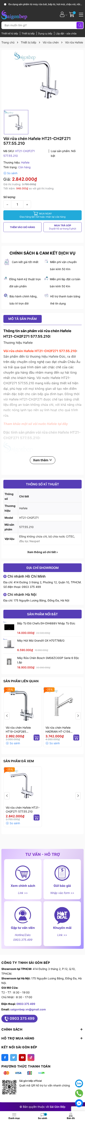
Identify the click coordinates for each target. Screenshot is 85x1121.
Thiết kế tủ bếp (10, 33)
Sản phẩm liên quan (21, 681)
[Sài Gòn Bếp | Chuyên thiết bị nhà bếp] (14, 14)
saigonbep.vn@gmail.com (28, 1009)
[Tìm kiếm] (79, 25)
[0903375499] (79, 1093)
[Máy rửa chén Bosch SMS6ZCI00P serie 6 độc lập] (9, 662)
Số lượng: (9, 197)
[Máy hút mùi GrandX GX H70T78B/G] (9, 644)
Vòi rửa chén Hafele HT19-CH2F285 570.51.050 (18, 730)
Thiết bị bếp (28, 33)
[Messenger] (79, 1103)
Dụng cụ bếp (45, 33)
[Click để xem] (42, 80)
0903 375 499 (31, 586)
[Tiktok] (30, 1057)
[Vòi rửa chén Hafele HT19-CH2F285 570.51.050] (23, 706)
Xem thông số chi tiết (41, 552)
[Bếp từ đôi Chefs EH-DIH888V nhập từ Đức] (9, 627)
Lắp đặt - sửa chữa (66, 33)
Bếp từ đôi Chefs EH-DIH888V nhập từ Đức (46, 623)
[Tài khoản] (62, 14)
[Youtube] (22, 1057)
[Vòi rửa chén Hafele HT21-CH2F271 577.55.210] (23, 786)
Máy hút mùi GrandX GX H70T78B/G (40, 640)
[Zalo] (79, 1083)
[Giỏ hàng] (72, 14)
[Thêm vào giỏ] (37, 737)
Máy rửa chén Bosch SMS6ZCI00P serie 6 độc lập (48, 660)
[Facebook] (4, 1057)
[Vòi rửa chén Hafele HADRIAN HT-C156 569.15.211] (62, 706)
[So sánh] (10, 173)
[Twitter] (13, 1057)
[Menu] (80, 14)
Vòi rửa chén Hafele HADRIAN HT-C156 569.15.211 (58, 730)
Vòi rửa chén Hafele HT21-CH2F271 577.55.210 (23, 809)
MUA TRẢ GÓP (62, 227)
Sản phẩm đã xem (18, 761)
